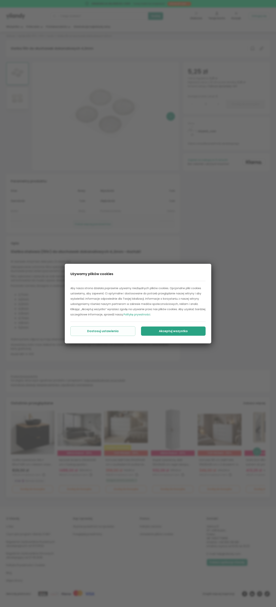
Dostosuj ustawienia (102, 331)
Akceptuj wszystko (173, 331)
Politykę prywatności (137, 314)
